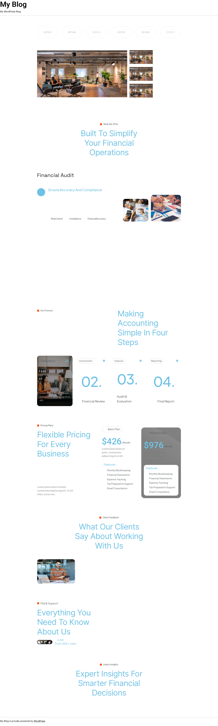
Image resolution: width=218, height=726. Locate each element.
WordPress (39, 721)
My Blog (13, 4)
